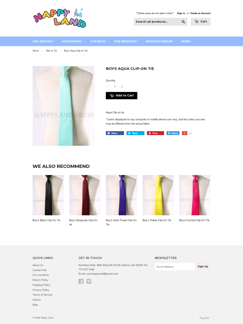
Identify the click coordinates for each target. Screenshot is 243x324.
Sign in (181, 13)
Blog (35, 304)
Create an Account (200, 13)
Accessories (72, 41)
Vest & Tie (51, 50)
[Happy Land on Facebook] (81, 282)
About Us (38, 265)
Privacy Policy (41, 290)
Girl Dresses (43, 41)
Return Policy (40, 280)
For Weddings (126, 41)
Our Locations (41, 275)
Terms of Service (42, 294)
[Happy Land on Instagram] (89, 282)
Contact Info (40, 270)
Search (37, 299)
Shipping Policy (41, 285)
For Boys (98, 41)
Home (36, 50)
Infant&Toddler (159, 41)
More (185, 41)
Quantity (110, 80)
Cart (203, 21)
